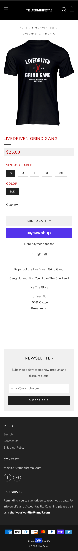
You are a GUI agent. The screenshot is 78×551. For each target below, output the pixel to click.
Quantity (12, 205)
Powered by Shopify (39, 541)
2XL (61, 173)
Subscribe (37, 400)
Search (8, 434)
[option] (39, 83)
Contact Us (11, 441)
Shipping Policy (14, 448)
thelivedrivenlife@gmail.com (22, 468)
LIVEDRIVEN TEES (43, 27)
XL (47, 173)
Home (23, 27)
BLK (12, 191)
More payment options (39, 244)
